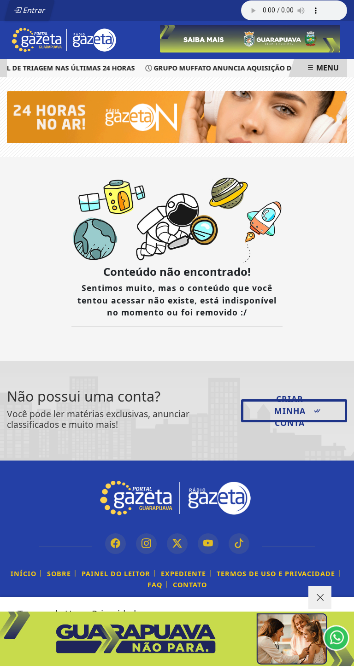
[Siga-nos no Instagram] (146, 543)
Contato (190, 584)
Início (23, 573)
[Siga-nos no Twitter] (177, 543)
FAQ (155, 584)
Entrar (33, 10)
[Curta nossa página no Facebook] (115, 543)
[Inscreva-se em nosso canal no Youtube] (208, 543)
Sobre (59, 573)
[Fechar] (319, 597)
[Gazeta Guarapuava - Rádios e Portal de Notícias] (65, 39)
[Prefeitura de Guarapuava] (250, 38)
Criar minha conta (290, 410)
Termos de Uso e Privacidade (276, 573)
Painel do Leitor (116, 573)
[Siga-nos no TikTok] (239, 543)
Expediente (183, 573)
